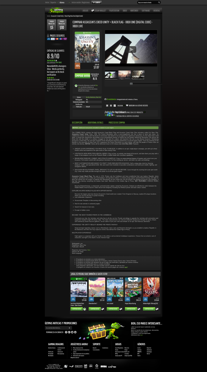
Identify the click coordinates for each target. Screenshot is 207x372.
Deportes (149, 348)
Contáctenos (105, 348)
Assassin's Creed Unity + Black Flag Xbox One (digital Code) (67, 16)
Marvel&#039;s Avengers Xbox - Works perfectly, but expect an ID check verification (56, 70)
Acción (88, 97)
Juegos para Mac (128, 355)
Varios (138, 355)
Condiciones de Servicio (61, 349)
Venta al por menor (119, 352)
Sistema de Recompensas (61, 353)
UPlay (116, 354)
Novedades (50, 355)
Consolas (127, 354)
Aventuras (92, 97)
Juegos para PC (118, 355)
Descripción (77, 122)
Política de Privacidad (50, 353)
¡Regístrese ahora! (75, 357)
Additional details (95, 122)
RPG (138, 354)
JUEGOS (85, 10)
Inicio (47, 2)
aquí (141, 335)
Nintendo (134, 10)
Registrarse (86, 2)
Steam (116, 350)
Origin (126, 350)
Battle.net (127, 352)
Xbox (125, 10)
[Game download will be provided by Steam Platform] (102, 309)
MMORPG (139, 352)
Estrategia (149, 352)
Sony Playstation (119, 348)
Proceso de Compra (117, 122)
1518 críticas (54, 62)
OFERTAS (156, 10)
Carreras (139, 350)
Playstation (114, 10)
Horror (148, 354)
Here (88, 250)
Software (146, 10)
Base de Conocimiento (96, 349)
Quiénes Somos (51, 348)
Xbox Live (98, 97)
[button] (54, 2)
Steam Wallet (100, 10)
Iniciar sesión (76, 2)
